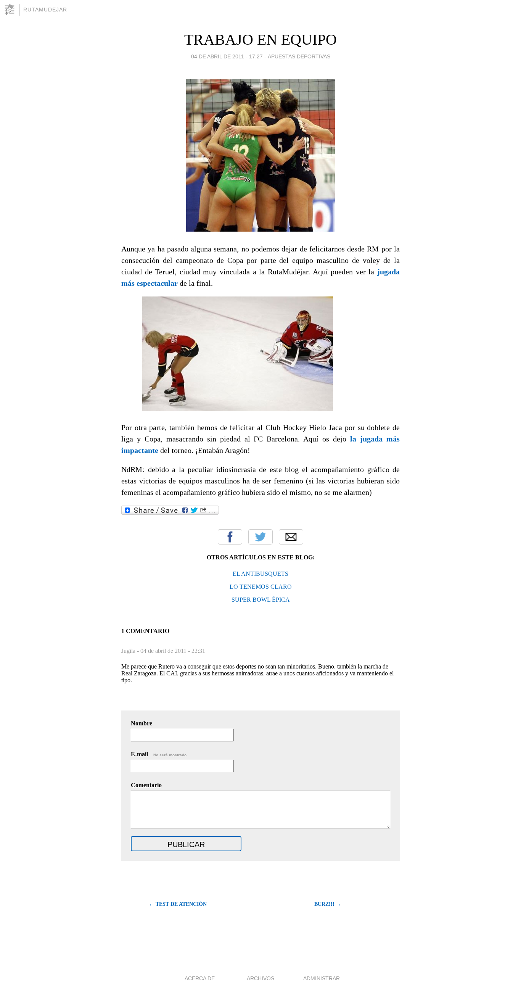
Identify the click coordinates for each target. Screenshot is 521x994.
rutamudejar (45, 9)
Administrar (321, 978)
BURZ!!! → (327, 904)
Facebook (230, 537)
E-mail (159, 754)
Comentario (146, 785)
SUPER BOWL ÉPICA (261, 599)
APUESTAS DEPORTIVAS (299, 56)
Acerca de (200, 978)
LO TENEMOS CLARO (261, 586)
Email (291, 537)
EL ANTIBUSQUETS (260, 573)
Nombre (141, 723)
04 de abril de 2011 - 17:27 (227, 56)
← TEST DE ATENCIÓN (178, 904)
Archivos (260, 978)
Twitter (260, 537)
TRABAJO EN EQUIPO (260, 39)
